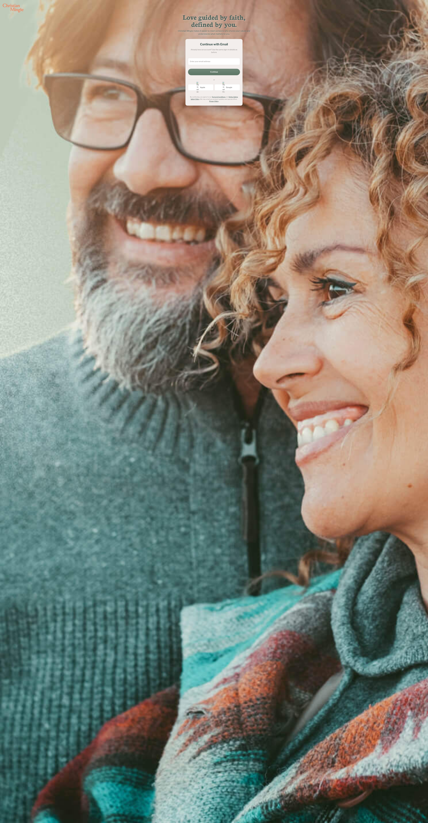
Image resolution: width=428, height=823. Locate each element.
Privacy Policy (213, 101)
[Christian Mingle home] (13, 8)
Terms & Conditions (218, 97)
